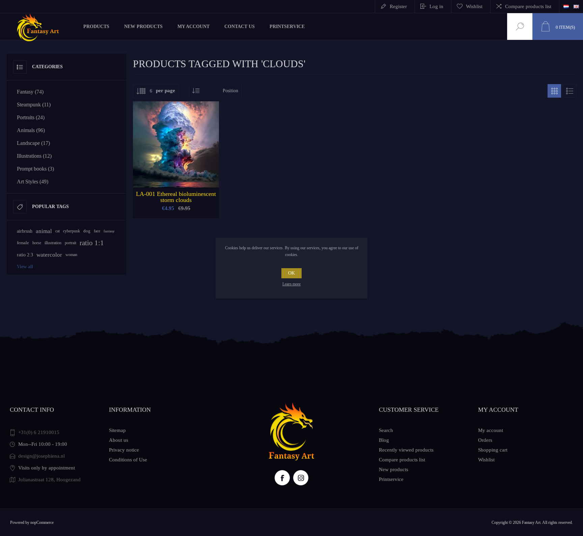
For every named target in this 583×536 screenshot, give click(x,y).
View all (25, 266)
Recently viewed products (406, 450)
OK (291, 273)
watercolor (49, 255)
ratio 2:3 (25, 254)
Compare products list (528, 6)
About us (118, 440)
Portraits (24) (31, 117)
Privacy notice (124, 450)
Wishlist (486, 459)
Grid (554, 91)
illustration (53, 242)
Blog (384, 440)
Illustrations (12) (34, 156)
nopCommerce (42, 522)
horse (36, 242)
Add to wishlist (183, 170)
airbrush (24, 231)
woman (71, 254)
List (569, 91)
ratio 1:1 (92, 243)
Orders (485, 440)
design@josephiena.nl (41, 456)
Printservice (391, 479)
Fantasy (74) (30, 92)
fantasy (109, 231)
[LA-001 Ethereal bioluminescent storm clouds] (176, 159)
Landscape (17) (33, 143)
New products (393, 469)
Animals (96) (31, 130)
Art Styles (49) (32, 181)
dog (86, 231)
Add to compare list (198, 170)
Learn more (291, 284)
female (23, 242)
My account (490, 430)
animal (44, 231)
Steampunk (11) (34, 104)
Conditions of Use (128, 459)
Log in (436, 6)
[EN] (576, 6)
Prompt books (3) (35, 169)
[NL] (566, 6)
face (97, 231)
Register (398, 6)
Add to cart (168, 170)
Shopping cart (492, 450)
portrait (70, 242)
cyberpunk (71, 231)
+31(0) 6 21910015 (38, 432)
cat (57, 231)
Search (386, 430)
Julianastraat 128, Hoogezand (49, 479)
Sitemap (117, 430)
